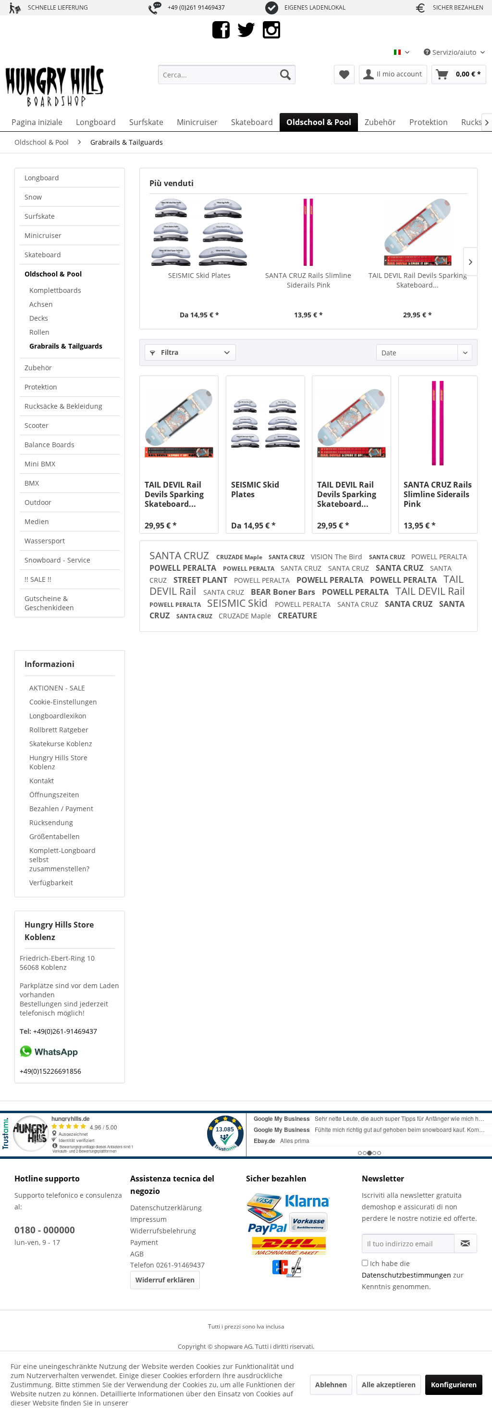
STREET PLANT (201, 580)
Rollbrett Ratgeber (58, 729)
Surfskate (40, 216)
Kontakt (41, 780)
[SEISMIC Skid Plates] (199, 232)
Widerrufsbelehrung (163, 1230)
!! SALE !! (38, 579)
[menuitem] (227, 74)
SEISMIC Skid (238, 603)
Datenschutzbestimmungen (406, 1275)
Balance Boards (49, 444)
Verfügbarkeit (51, 882)
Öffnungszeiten (54, 794)
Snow (33, 196)
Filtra (168, 352)
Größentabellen (54, 836)
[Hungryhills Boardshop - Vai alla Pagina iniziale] (55, 86)
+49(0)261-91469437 (64, 1031)
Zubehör (38, 367)
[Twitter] (246, 29)
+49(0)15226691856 (50, 1071)
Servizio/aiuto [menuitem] (454, 52)
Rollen (39, 332)
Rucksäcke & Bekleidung (63, 406)
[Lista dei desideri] (344, 74)
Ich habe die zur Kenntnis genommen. (413, 1275)
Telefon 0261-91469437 (167, 1264)
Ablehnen (331, 1384)
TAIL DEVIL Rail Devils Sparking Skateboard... (418, 280)
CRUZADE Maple (240, 557)
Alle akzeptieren (389, 1384)
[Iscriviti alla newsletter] (465, 1243)
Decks (38, 318)
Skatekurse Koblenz (60, 743)
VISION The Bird (337, 556)
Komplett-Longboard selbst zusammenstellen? (62, 859)
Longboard (42, 177)
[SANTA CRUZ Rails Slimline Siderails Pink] (308, 232)
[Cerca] (285, 74)
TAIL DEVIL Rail (430, 591)
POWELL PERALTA (439, 556)
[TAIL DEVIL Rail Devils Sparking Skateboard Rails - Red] (417, 232)
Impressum (148, 1219)
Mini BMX (40, 463)
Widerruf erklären (165, 1279)
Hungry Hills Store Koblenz (58, 762)
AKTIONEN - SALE (57, 687)
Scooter (37, 425)
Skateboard (43, 254)
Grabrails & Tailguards (65, 346)
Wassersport (45, 540)
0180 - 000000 (44, 1230)
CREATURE (297, 615)
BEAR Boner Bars (284, 592)
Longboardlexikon (57, 715)
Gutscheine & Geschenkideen (49, 603)
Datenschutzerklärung (166, 1207)
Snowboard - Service (57, 560)
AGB (137, 1253)
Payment (144, 1242)
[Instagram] (271, 29)
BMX (32, 483)
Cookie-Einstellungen (63, 701)
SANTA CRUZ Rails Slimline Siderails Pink (308, 280)
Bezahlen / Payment (61, 808)
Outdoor (38, 502)
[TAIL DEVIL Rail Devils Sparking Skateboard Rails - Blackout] (179, 423)
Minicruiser (43, 235)
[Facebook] (221, 29)
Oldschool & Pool (53, 273)
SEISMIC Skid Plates (199, 275)
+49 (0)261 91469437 (196, 7)
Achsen (41, 304)
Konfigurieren (454, 1384)
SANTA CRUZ (180, 555)
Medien (37, 521)
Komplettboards (55, 290)
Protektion (41, 386)
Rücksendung (51, 822)
